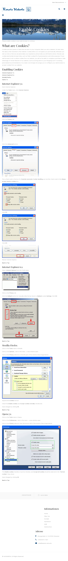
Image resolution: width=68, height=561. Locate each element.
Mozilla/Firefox (6, 77)
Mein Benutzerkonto (58, 2)
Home (46, 513)
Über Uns (47, 516)
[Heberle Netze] (16, 7)
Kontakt (46, 519)
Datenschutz (48, 527)
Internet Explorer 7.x (8, 73)
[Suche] (60, 9)
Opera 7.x (5, 79)
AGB (45, 524)
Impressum (47, 521)
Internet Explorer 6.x (8, 75)
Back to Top (5, 263)
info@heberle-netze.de (45, 543)
